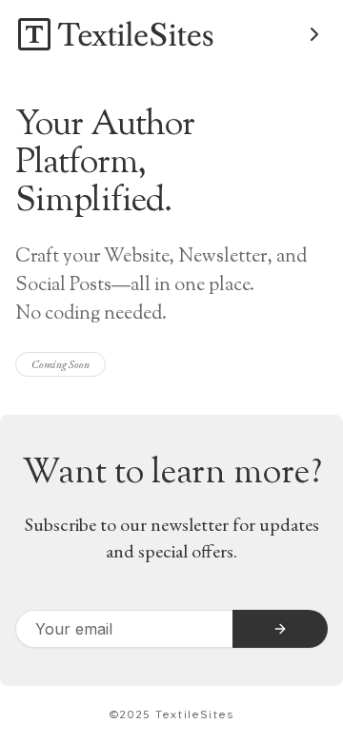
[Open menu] (314, 34)
